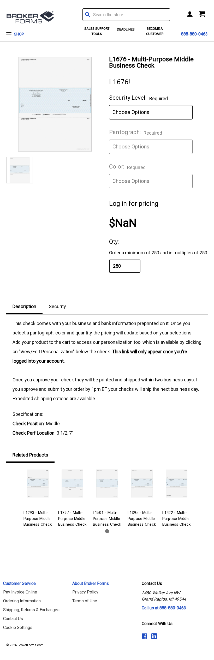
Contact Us (13, 618)
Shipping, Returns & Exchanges (31, 609)
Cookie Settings (17, 627)
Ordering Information (22, 600)
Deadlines (126, 29)
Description (24, 306)
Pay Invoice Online (20, 592)
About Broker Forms (90, 583)
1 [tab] (107, 531)
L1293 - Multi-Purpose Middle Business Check (37, 518)
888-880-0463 (194, 34)
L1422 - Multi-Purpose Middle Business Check (176, 518)
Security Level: (138, 97)
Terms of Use (84, 600)
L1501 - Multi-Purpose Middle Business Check (107, 518)
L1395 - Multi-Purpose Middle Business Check (142, 518)
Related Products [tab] (30, 455)
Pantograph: (135, 132)
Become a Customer (155, 31)
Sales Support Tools (96, 31)
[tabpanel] (37, 499)
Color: (127, 166)
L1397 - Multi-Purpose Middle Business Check (72, 518)
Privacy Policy (85, 592)
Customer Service (19, 583)
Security (57, 306)
